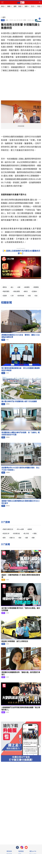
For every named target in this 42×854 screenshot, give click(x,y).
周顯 (33, 537)
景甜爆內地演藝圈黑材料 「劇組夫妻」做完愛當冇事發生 (20, 673)
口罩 (12, 295)
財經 (3, 580)
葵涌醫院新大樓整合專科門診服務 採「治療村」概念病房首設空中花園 (20, 434)
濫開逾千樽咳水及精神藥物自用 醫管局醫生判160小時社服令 (20, 502)
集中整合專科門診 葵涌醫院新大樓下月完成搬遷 (19, 401)
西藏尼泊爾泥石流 (8, 529)
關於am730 (33, 851)
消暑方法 (12, 537)
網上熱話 (26, 533)
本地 (2, 20)
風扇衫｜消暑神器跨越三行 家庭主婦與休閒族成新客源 (20, 576)
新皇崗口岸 (6, 533)
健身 (20, 537)
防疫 (36, 295)
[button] (2, 2)
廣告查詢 (9, 851)
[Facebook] (17, 847)
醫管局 (5, 287)
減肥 (26, 537)
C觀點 (35, 533)
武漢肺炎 (34, 291)
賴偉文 (26, 291)
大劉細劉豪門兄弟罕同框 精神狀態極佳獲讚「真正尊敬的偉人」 (20, 708)
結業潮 (30, 529)
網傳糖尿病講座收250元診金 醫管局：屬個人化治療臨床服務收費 (20, 336)
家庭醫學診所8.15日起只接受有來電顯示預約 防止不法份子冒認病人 (20, 469)
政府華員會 (21, 295)
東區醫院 (26, 287)
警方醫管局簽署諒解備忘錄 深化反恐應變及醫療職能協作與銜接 (20, 369)
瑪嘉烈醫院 (6, 291)
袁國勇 (5, 295)
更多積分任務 (31, 835)
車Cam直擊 (20, 529)
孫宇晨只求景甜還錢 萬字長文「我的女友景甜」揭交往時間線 (20, 609)
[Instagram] (21, 847)
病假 (29, 295)
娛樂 (3, 613)
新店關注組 (16, 533)
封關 (19, 287)
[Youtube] (26, 847)
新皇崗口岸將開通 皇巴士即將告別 (14, 641)
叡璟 (4, 537)
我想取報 (21, 851)
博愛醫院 (36, 287)
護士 (12, 287)
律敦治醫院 (16, 291)
